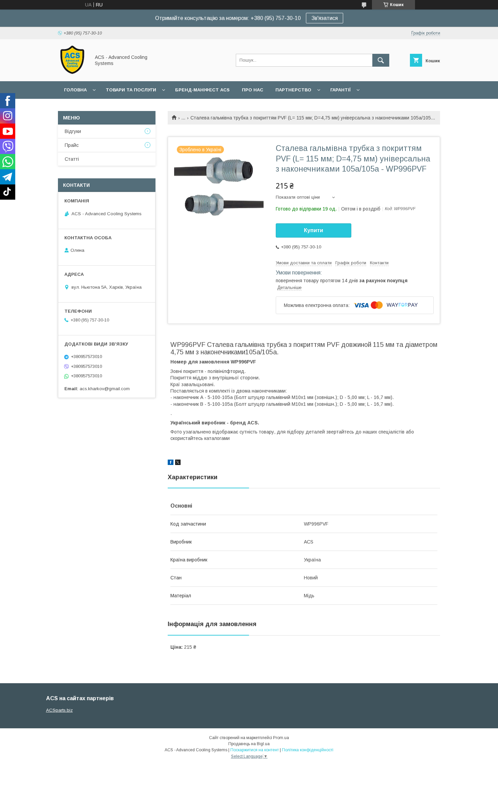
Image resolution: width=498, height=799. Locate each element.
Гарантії (340, 89)
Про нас (252, 89)
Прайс (72, 145)
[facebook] (170, 463)
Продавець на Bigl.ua (249, 743)
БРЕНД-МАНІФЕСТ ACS (202, 89)
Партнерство (293, 89)
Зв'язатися (324, 18)
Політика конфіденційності (307, 750)
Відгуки (73, 131)
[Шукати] (380, 60)
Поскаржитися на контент (254, 750)
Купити (313, 230)
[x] (178, 463)
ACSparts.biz (59, 710)
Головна (75, 89)
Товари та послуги (131, 89)
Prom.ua (281, 737)
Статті (72, 159)
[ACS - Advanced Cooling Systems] (72, 72)
